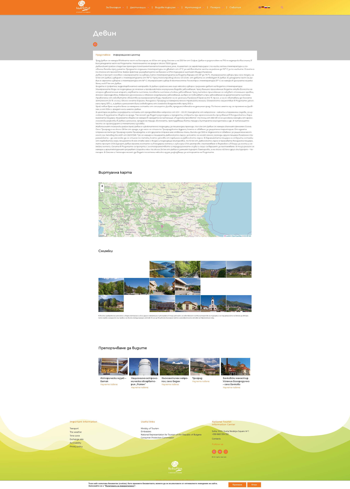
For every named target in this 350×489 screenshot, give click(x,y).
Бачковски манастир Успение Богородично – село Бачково (236, 381)
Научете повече (109, 384)
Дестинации (138, 7)
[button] (95, 44)
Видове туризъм (165, 7)
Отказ (254, 484)
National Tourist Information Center (223, 423)
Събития (235, 7)
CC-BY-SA (247, 236)
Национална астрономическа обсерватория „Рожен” (144, 381)
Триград (197, 378)
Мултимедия (193, 7)
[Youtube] (220, 452)
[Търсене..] (282, 7)
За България (113, 7)
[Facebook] (214, 452)
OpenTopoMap (237, 236)
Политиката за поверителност (120, 486)
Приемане (237, 484)
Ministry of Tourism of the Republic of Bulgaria (175, 480)
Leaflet (228, 236)
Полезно (215, 7)
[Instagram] (226, 452)
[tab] (103, 55)
